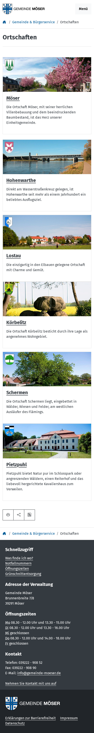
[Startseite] (5, 22)
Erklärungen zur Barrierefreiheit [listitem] (30, 718)
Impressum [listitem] (69, 718)
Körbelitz (16, 322)
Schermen (17, 392)
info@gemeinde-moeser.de (39, 673)
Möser (13, 98)
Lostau (13, 256)
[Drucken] (8, 514)
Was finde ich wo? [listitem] (19, 558)
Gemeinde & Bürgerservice (33, 22)
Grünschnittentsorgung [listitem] (23, 574)
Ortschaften (69, 22)
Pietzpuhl (16, 464)
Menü (83, 9)
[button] (18, 514)
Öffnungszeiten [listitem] (17, 569)
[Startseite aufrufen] (24, 9)
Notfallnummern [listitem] (18, 563)
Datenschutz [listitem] (15, 723)
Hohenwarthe (21, 180)
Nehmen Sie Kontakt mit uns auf (30, 683)
